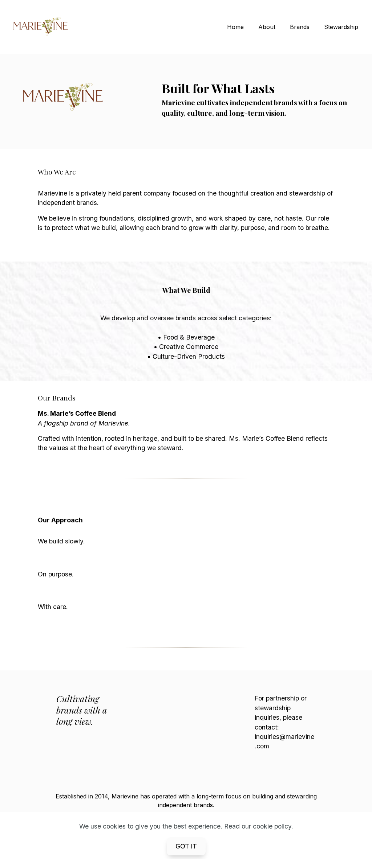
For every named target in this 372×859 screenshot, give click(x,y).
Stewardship (341, 26)
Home (235, 26)
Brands (300, 26)
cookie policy (272, 826)
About (266, 26)
